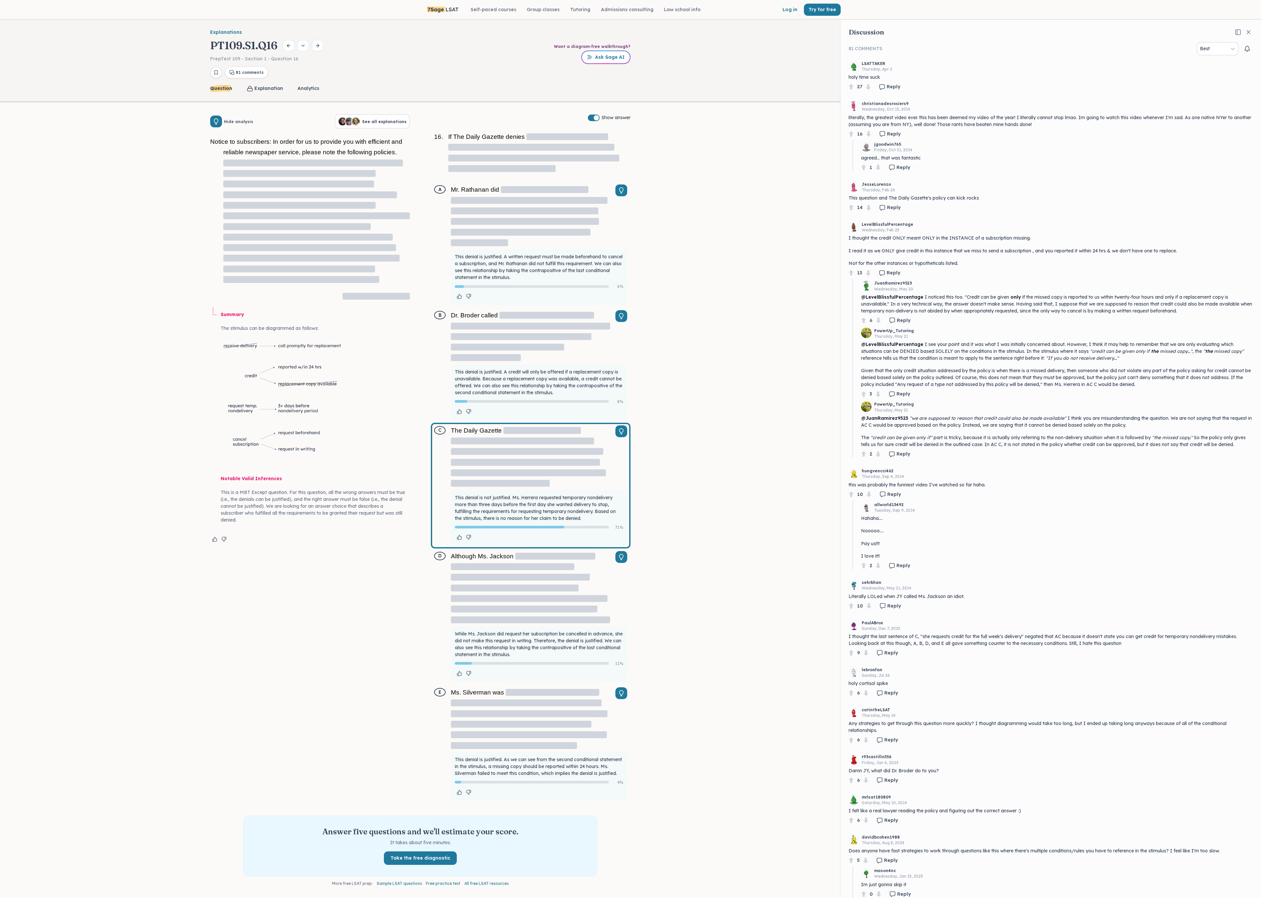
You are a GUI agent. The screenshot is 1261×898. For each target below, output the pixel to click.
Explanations (226, 32)
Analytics (308, 88)
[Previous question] (289, 46)
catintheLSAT (876, 709)
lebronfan (872, 669)
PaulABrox (872, 622)
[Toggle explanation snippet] (621, 190)
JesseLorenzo (876, 184)
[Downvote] (868, 86)
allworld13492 (889, 504)
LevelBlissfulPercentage (887, 224)
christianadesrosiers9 (885, 103)
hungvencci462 (878, 470)
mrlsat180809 (876, 797)
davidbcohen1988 (881, 837)
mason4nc (885, 870)
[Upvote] (851, 86)
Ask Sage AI (610, 57)
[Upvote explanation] (214, 539)
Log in (790, 9)
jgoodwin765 (887, 144)
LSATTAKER (873, 63)
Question (221, 88)
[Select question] (303, 46)
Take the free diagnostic (420, 858)
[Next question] (317, 46)
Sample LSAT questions (399, 883)
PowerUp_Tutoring (894, 330)
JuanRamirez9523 (893, 283)
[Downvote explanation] (224, 539)
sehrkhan (871, 582)
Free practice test (443, 883)
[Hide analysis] (216, 121)
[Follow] (1247, 49)
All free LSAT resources (486, 883)
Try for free (822, 9)
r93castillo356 (877, 756)
